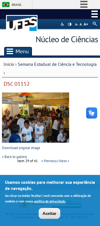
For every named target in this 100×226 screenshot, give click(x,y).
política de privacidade (49, 201)
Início (9, 64)
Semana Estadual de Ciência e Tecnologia (57, 64)
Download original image (21, 147)
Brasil (17, 4)
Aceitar (49, 213)
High (69, 24)
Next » (64, 161)
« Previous (49, 161)
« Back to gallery (14, 156)
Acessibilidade (63, 24)
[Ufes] (22, 20)
